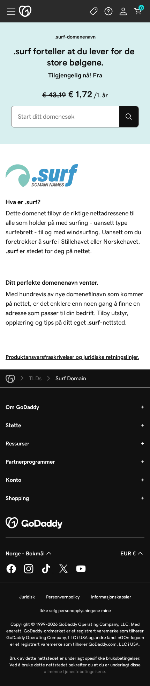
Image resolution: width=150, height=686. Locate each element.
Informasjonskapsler (111, 597)
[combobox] (65, 116)
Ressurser (17, 443)
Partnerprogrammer (30, 461)
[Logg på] (123, 11)
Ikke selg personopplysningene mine (75, 610)
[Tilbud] (93, 11)
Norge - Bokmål (25, 553)
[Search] (128, 116)
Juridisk (27, 597)
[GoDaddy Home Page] (34, 523)
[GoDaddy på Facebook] (11, 572)
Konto (13, 480)
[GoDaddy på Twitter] (63, 572)
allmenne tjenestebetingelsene (74, 671)
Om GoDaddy (22, 407)
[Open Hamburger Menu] (8, 11)
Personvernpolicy (63, 597)
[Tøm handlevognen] (138, 11)
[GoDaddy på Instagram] (28, 572)
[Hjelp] (108, 11)
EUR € (128, 553)
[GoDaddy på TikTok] (46, 572)
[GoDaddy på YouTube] (81, 572)
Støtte (13, 425)
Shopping (17, 498)
